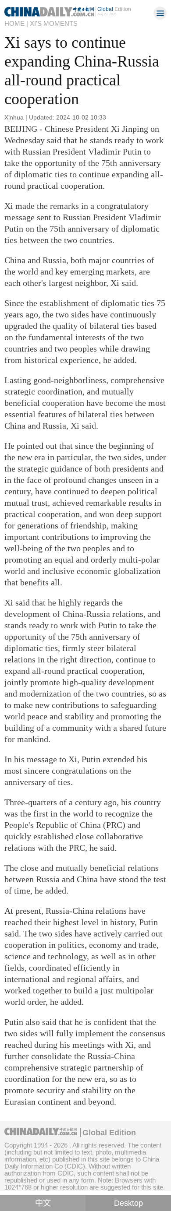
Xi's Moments (54, 23)
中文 (43, 1203)
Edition (114, 9)
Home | (16, 23)
